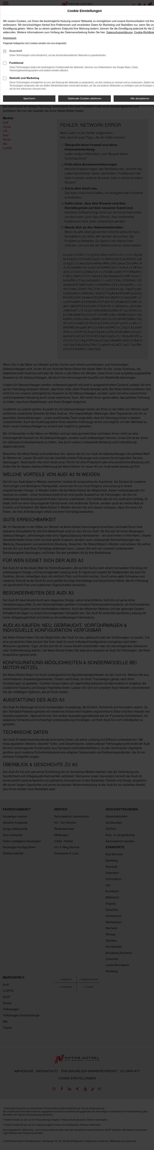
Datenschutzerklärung (119, 32)
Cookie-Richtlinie (144, 32)
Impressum (9, 37)
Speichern (29, 98)
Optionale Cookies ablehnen (84, 98)
